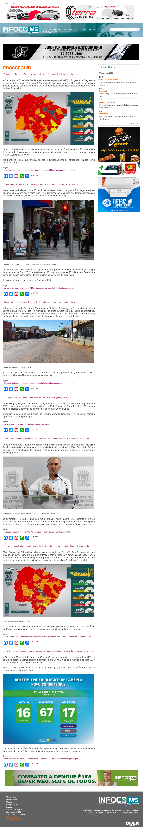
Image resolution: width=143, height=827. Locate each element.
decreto (51, 288)
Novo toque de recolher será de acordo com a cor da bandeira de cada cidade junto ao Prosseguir (46, 438)
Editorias (55, 30)
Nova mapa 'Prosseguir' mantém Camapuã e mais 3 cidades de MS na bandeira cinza (41, 74)
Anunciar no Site (71, 30)
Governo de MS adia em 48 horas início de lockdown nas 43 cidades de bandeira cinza (42, 184)
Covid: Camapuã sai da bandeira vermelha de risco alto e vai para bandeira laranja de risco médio (46, 546)
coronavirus (15, 636)
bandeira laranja (42, 636)
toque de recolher (20, 531)
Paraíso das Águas (14, 809)
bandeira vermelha (42, 424)
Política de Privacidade (16, 819)
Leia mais (34, 175)
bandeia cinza (60, 288)
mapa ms (7, 758)
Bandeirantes (12, 799)
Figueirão (10, 807)
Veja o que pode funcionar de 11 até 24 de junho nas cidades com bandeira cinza (39, 302)
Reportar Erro (12, 817)
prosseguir (22, 170)
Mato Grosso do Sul (58, 170)
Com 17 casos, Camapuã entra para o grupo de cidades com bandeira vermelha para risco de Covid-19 (49, 651)
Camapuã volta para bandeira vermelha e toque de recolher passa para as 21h (38, 397)
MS (48, 170)
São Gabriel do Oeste (15, 814)
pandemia (71, 170)
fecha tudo (47, 383)
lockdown (7, 288)
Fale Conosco (50, 32)
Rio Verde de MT (13, 812)
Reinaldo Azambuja (55, 531)
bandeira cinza (32, 170)
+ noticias (134, 123)
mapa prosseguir (10, 170)
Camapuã (43, 170)
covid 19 (66, 531)
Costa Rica (11, 797)
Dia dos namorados (19, 288)
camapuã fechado (27, 383)
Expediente (89, 30)
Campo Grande (68, 636)
